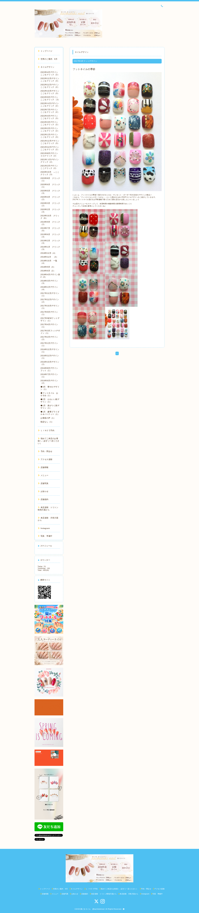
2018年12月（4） (48, 253)
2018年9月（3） (47, 267)
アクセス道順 (46, 459)
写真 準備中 (46, 536)
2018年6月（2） (47, 271)
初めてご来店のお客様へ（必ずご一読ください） (48, 440)
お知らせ (44, 491)
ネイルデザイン (47, 67)
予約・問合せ (46, 451)
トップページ (46, 51)
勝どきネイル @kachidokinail (92, 909)
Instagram (45, 528)
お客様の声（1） (47, 418)
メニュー (44, 475)
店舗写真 (44, 483)
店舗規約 (44, 499)
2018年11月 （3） (49, 257)
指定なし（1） (46, 422)
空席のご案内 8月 (49, 59)
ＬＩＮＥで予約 (47, 430)
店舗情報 (44, 467)
